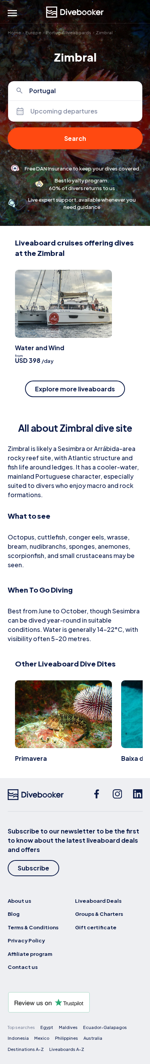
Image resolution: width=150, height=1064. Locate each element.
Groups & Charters (99, 913)
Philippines (66, 1038)
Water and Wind (39, 348)
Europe (33, 32)
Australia (92, 1038)
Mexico (41, 1038)
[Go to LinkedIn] (137, 794)
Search (75, 138)
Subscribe (33, 868)
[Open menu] (12, 13)
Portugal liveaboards (68, 32)
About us (19, 900)
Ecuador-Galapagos (105, 1027)
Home (14, 32)
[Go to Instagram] (117, 794)
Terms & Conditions (33, 927)
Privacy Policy (26, 940)
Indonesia (18, 1038)
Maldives (68, 1027)
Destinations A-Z (26, 1049)
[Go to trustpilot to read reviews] (75, 1002)
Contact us (23, 967)
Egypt (46, 1027)
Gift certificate (96, 927)
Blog (14, 913)
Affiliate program (30, 953)
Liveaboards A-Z (66, 1049)
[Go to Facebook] (96, 794)
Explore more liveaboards (75, 389)
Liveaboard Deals (98, 900)
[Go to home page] (75, 12)
